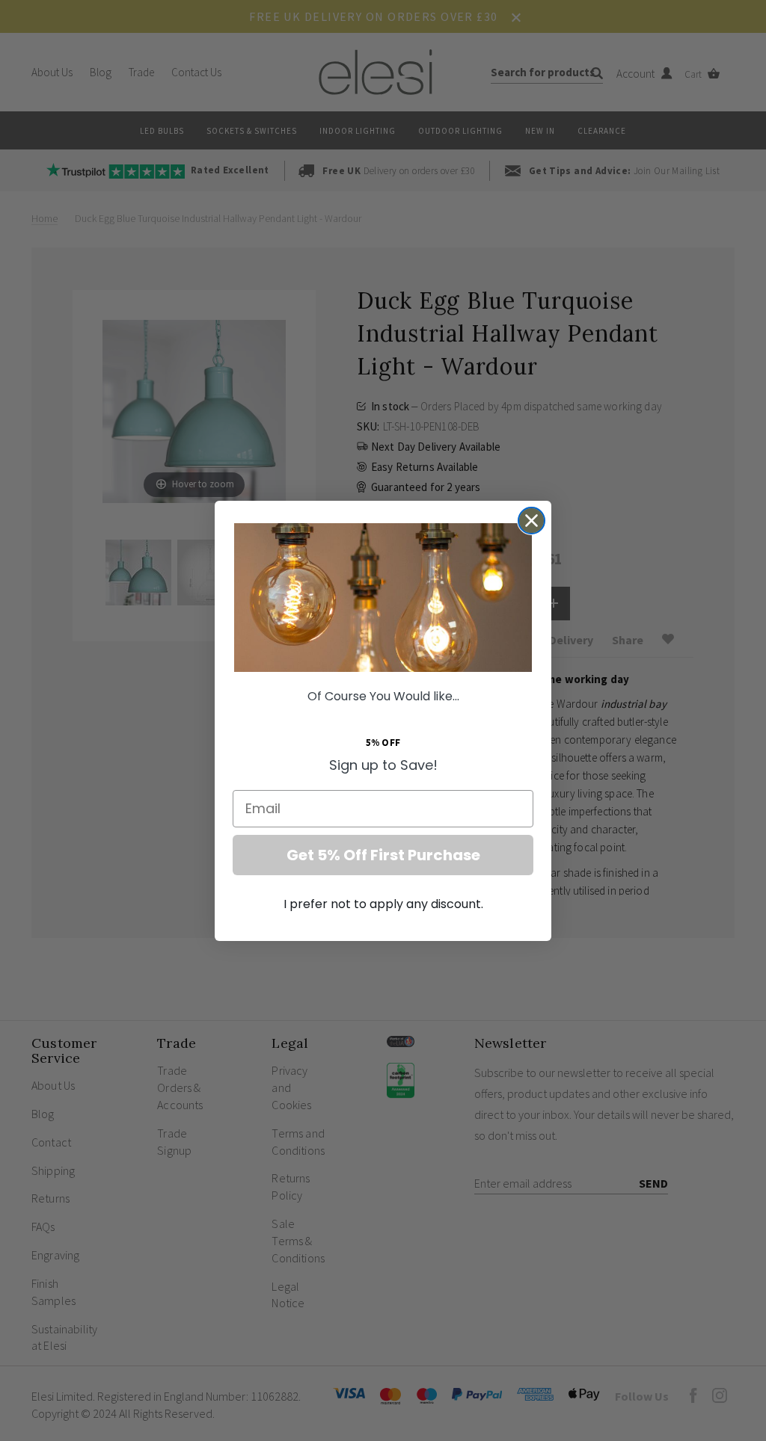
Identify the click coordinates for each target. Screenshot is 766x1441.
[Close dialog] (531, 520)
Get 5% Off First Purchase (383, 855)
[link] (383, 597)
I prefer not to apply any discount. (383, 904)
